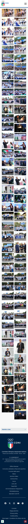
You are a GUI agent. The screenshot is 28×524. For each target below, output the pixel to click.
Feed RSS (14, 486)
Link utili (14, 483)
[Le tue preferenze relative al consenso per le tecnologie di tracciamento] (2, 521)
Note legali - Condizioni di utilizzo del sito (14, 518)
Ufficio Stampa (14, 466)
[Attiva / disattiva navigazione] (14, 430)
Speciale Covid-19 (14, 493)
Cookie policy (14, 516)
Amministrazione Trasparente (14, 488)
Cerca (14, 481)
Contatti (14, 508)
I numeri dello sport (14, 471)
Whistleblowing (14, 491)
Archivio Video (14, 476)
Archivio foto (14, 479)
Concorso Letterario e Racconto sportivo (14, 469)
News (14, 474)
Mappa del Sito (14, 511)
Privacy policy (14, 513)
